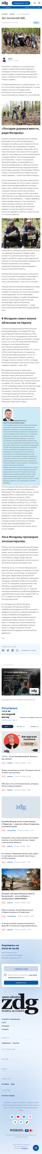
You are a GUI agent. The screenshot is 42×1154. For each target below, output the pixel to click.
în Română (5, 1026)
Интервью (5, 1084)
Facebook (24, 1117)
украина (34, 726)
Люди (13, 1084)
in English (5, 1029)
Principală (5, 14)
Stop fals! (15, 1043)
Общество (6, 1079)
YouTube (18, 1117)
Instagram (30, 1117)
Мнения (5, 1059)
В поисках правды (8, 1096)
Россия (21, 726)
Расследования (8, 1049)
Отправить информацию (11, 1019)
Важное (12, 14)
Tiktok (27, 1122)
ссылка (6, 685)
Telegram (12, 1117)
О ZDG (4, 1022)
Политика (6, 1090)
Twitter (21, 1122)
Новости (5, 1038)
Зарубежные (11, 830)
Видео (4, 1069)
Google (15, 1122)
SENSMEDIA (25, 1148)
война (7, 726)
